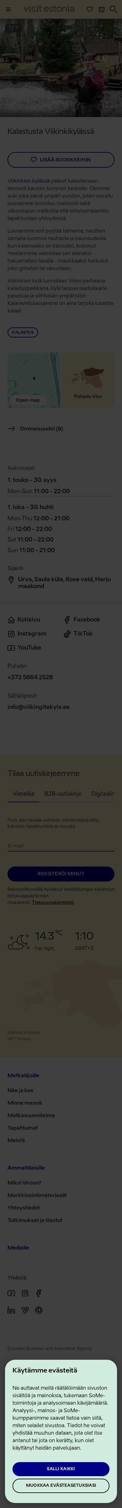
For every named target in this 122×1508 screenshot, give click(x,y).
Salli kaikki (61, 1469)
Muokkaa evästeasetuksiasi (61, 1486)
